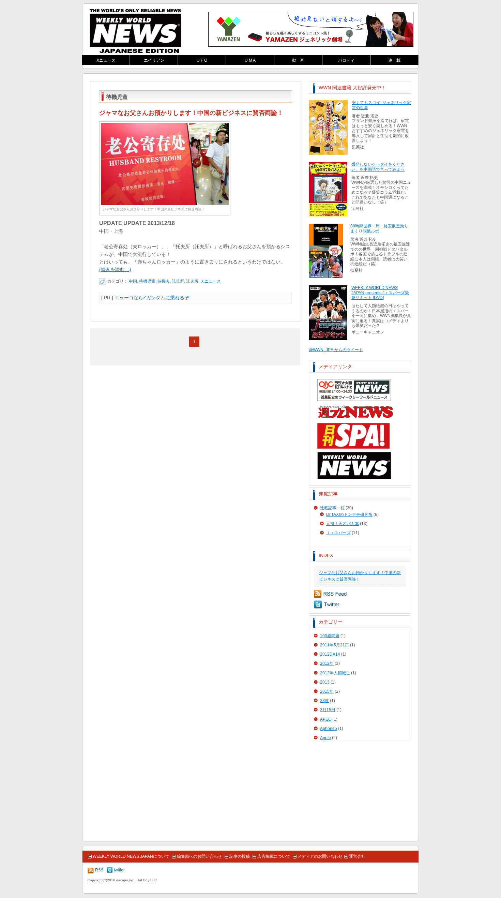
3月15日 (327, 709)
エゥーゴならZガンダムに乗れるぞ (152, 297)
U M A (250, 60)
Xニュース (106, 60)
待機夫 (163, 281)
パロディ (346, 60)
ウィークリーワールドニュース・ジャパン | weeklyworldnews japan (135, 31)
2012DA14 (330, 654)
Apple (325, 737)
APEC (325, 719)
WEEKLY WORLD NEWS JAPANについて (131, 856)
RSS (330, 594)
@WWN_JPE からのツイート (336, 349)
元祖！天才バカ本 (342, 523)
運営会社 (357, 856)
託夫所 (192, 281)
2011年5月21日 (334, 645)
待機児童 (147, 281)
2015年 (327, 691)
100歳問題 (329, 635)
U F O (202, 60)
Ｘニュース (210, 281)
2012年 (327, 663)
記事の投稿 (239, 856)
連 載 (394, 60)
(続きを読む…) (115, 269)
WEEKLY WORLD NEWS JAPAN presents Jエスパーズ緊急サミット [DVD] (380, 292)
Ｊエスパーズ (338, 532)
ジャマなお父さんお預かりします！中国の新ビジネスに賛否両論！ (191, 112)
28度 (324, 700)
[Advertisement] (360, 791)
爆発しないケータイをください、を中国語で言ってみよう (378, 166)
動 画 (298, 60)
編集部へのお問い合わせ (199, 856)
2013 (325, 682)
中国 (133, 281)
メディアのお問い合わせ (320, 856)
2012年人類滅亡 (335, 673)
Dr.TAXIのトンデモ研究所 (349, 514)
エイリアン (154, 60)
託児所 (178, 281)
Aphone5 (328, 728)
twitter (326, 604)
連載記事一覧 (332, 508)
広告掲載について (273, 856)
